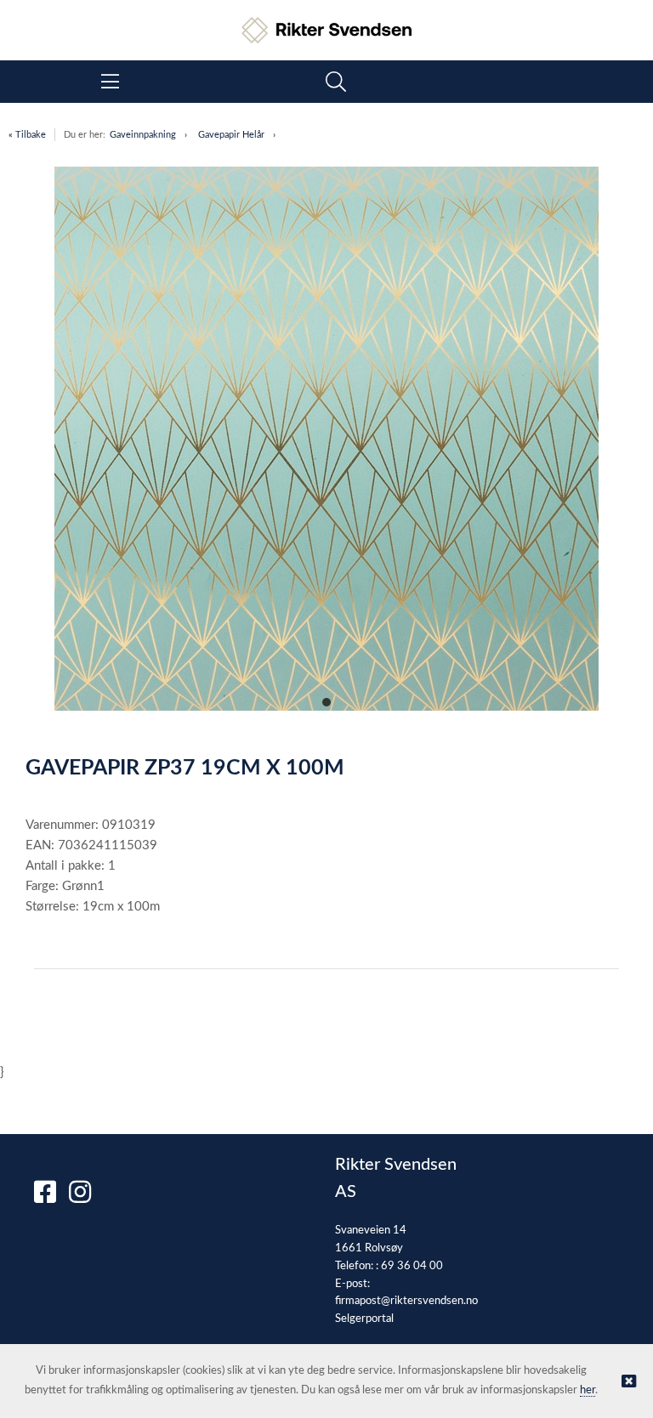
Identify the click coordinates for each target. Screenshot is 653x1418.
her (587, 1390)
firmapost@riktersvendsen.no (406, 1301)
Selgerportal (364, 1318)
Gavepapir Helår (231, 134)
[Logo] (326, 21)
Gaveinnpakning (143, 134)
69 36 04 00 (412, 1266)
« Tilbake (27, 134)
